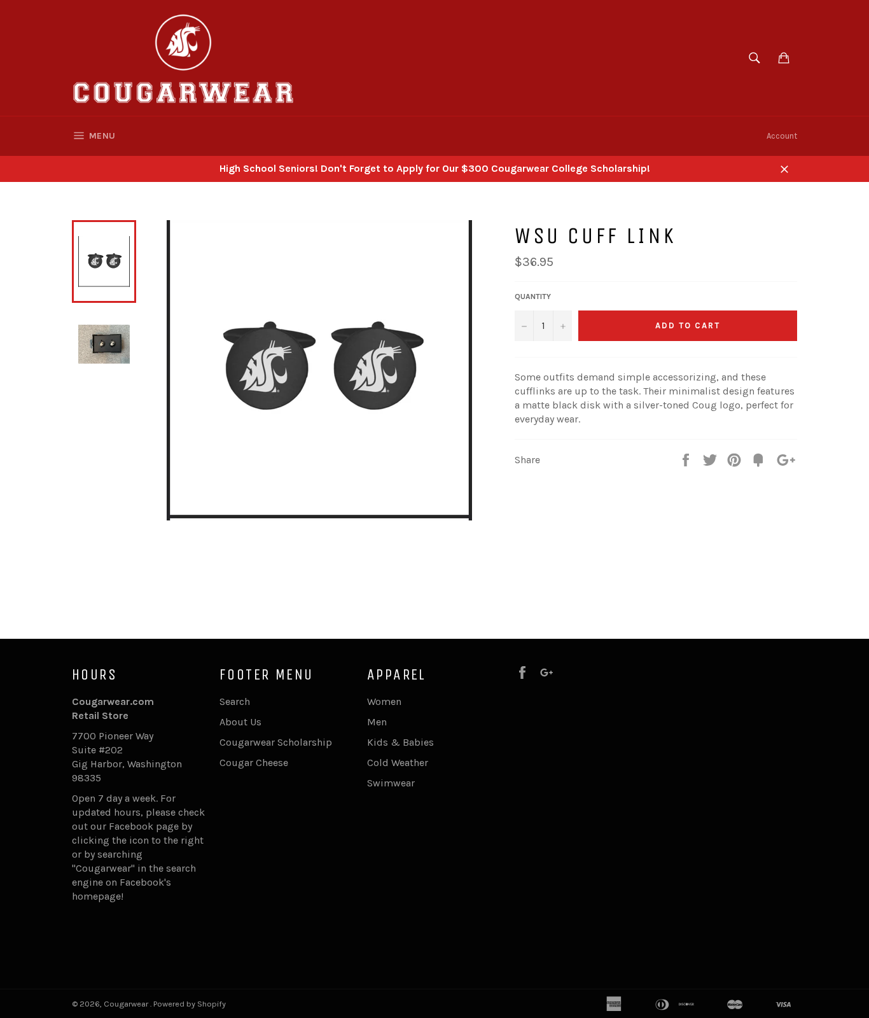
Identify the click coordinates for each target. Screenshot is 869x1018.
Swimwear (391, 783)
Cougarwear (127, 1003)
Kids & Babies (400, 742)
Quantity (533, 296)
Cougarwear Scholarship (275, 742)
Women (384, 701)
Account (782, 136)
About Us (240, 722)
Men (377, 722)
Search (234, 701)
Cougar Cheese (253, 763)
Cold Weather (397, 763)
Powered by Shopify (189, 1003)
